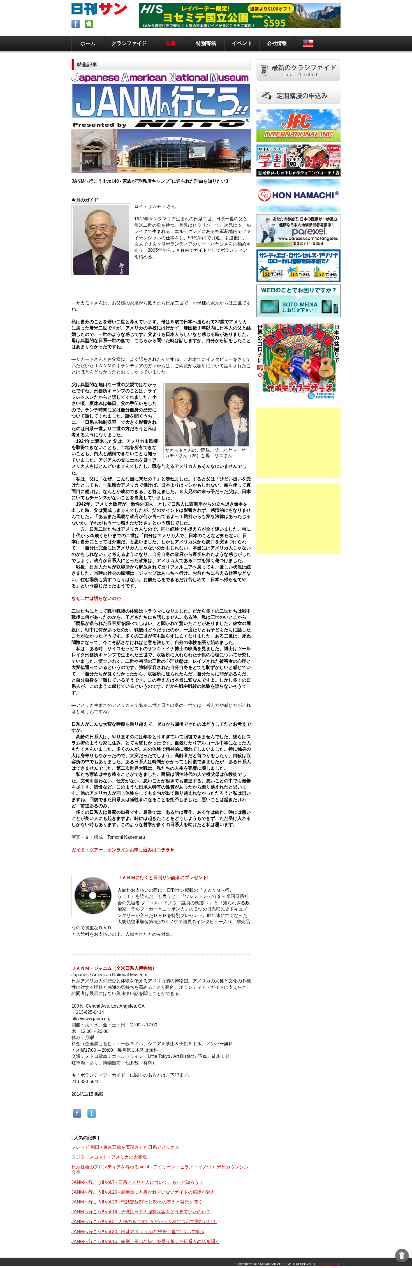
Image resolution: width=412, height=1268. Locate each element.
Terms (320, 1263)
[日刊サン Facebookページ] (76, 26)
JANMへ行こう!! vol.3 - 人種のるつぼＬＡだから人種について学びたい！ (144, 1221)
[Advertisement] (298, 443)
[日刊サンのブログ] (89, 26)
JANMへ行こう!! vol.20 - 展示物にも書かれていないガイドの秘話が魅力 (143, 1192)
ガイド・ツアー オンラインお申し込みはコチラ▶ (123, 849)
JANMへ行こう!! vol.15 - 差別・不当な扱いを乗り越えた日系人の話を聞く (145, 1241)
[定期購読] (298, 106)
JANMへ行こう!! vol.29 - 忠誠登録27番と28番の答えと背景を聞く (137, 1202)
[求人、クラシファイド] (298, 84)
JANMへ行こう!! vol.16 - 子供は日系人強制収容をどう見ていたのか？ (140, 1211)
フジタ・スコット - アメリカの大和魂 (111, 1157)
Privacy (332, 1263)
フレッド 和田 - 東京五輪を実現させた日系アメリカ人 (125, 1147)
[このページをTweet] (91, 1117)
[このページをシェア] (77, 1117)
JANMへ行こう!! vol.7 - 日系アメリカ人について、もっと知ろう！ (137, 1182)
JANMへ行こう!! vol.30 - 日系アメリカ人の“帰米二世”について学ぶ (137, 1231)
